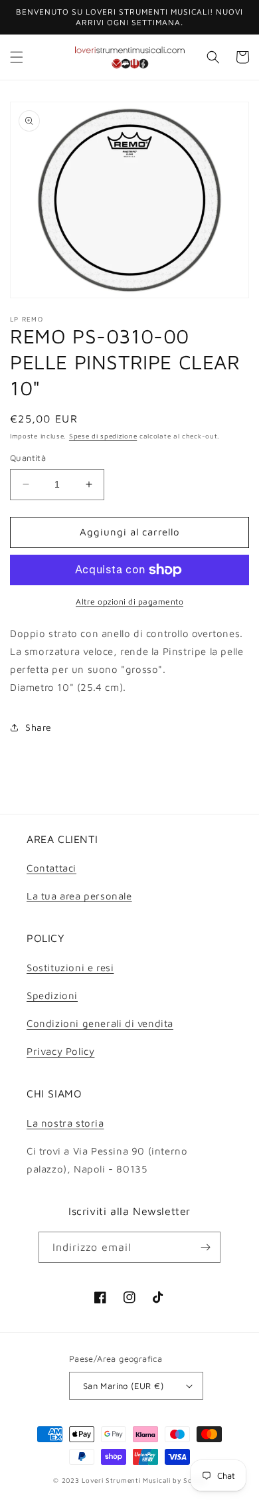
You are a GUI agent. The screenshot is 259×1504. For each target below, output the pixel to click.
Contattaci (51, 868)
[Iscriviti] (205, 1247)
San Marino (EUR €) (123, 1385)
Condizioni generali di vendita (100, 1023)
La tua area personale (79, 895)
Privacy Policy (60, 1051)
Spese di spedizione (103, 436)
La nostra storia (65, 1123)
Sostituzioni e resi (70, 967)
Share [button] (38, 727)
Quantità (28, 457)
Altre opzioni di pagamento (129, 602)
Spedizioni (52, 995)
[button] (16, 57)
